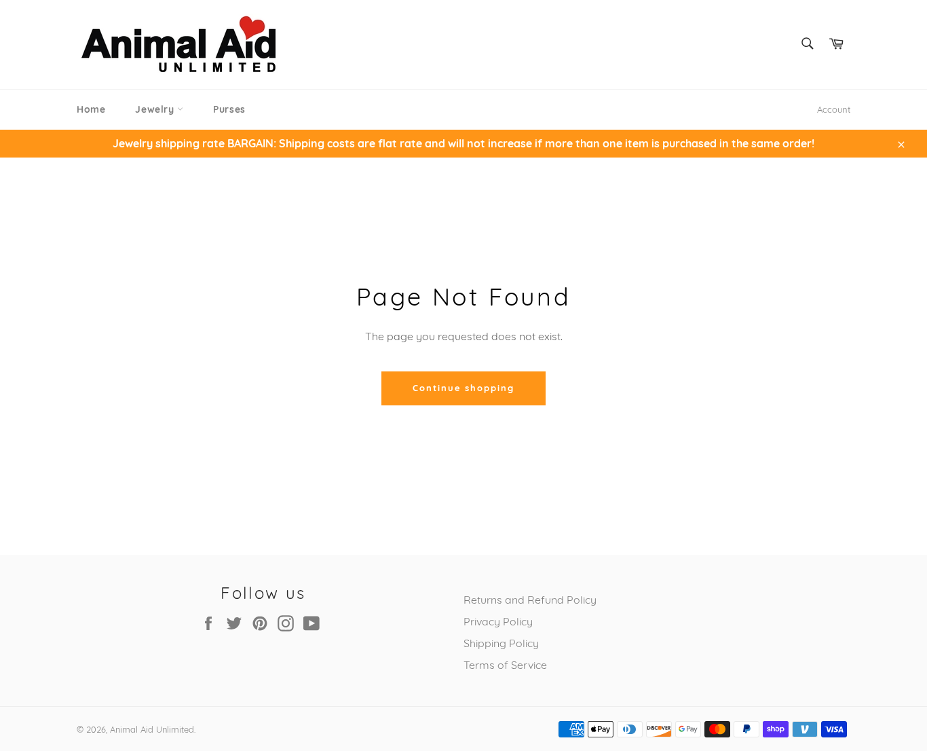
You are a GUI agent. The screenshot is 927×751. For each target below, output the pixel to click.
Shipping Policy (501, 643)
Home (91, 109)
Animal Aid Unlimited (152, 729)
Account (833, 109)
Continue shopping (463, 387)
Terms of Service (505, 665)
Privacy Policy (498, 621)
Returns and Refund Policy (530, 599)
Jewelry (156, 109)
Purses (229, 109)
